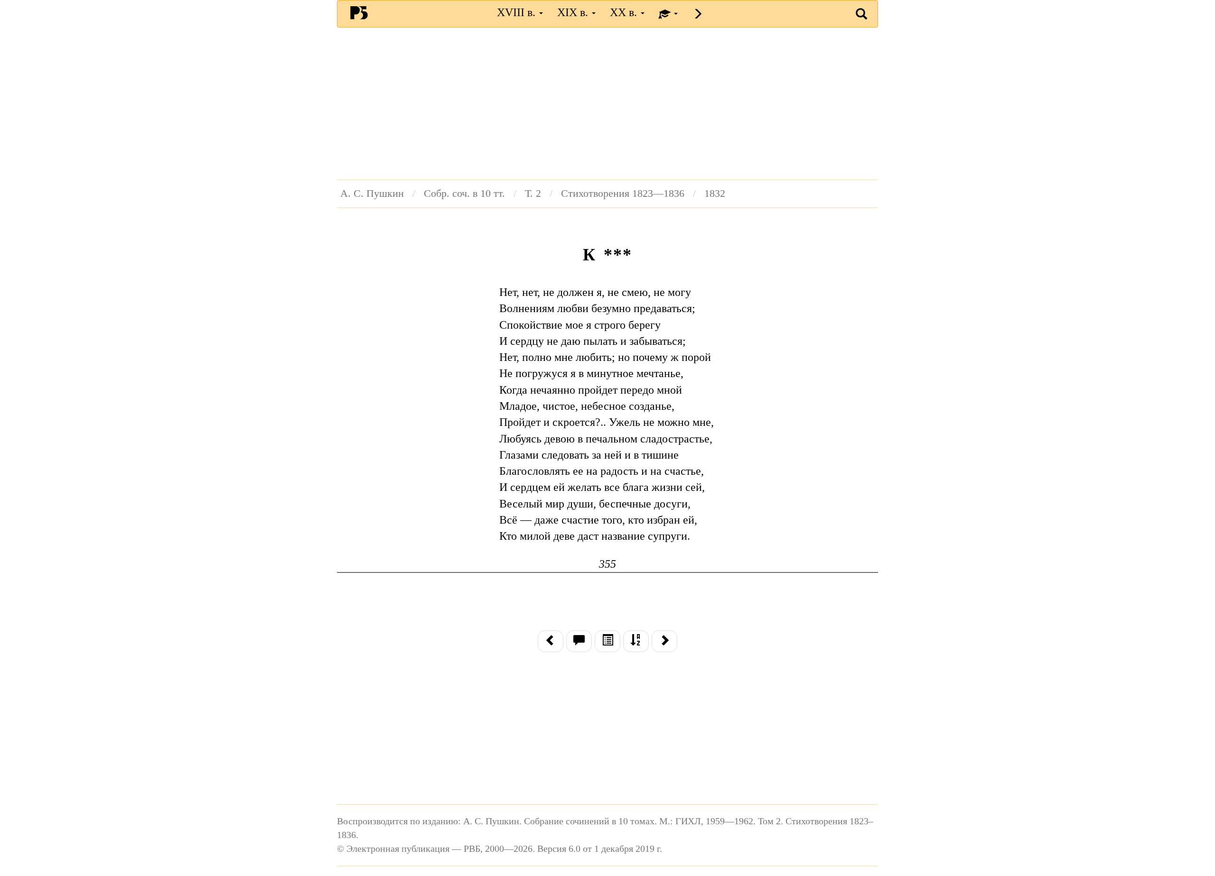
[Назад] (550, 641)
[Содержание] (607, 641)
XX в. (625, 12)
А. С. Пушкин (372, 193)
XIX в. (574, 12)
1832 (714, 193)
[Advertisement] (607, 103)
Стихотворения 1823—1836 (622, 193)
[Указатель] (636, 641)
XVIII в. (517, 12)
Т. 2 (533, 193)
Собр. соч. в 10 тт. (464, 193)
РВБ (359, 12)
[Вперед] (664, 641)
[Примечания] (579, 641)
